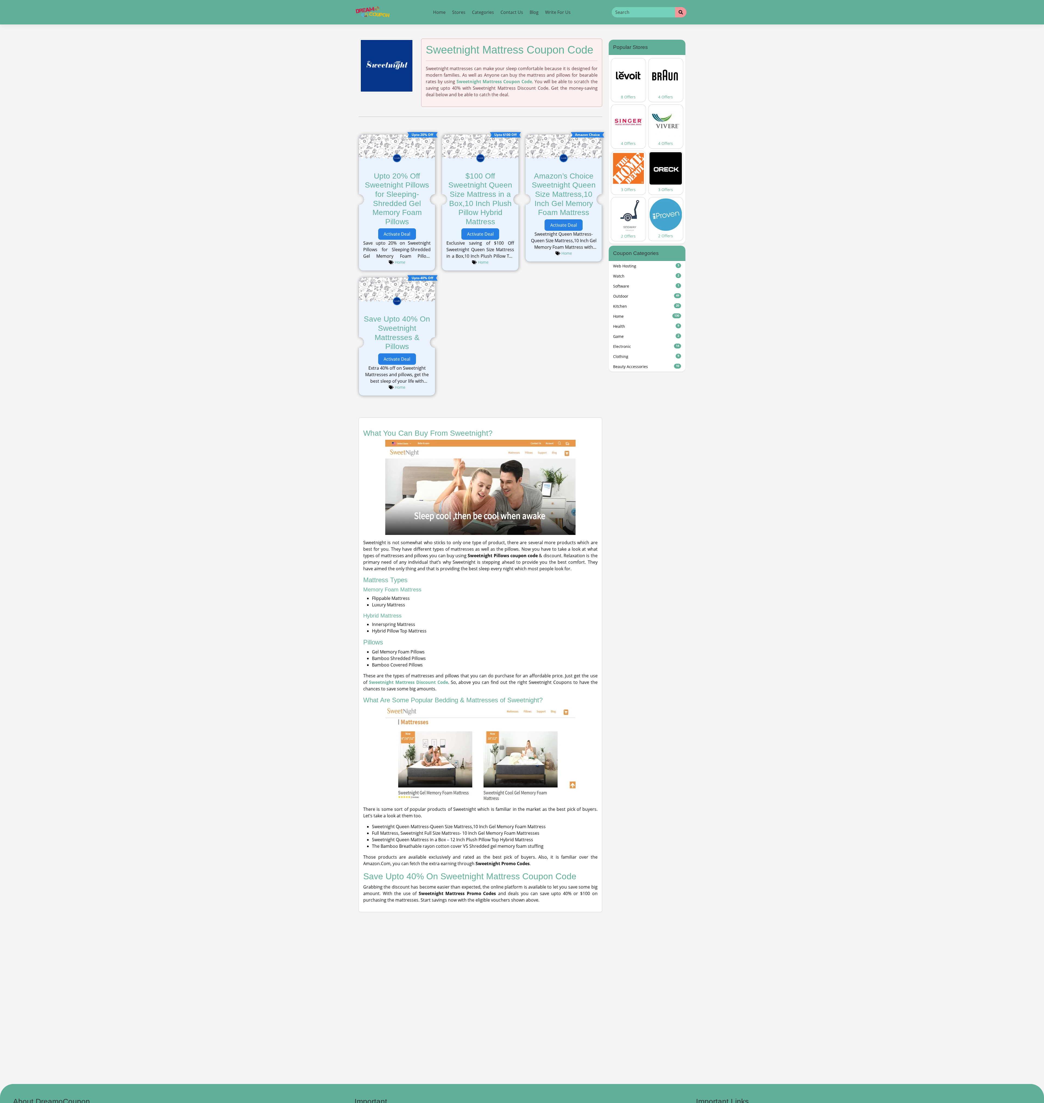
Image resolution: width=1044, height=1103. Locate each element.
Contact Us (512, 12)
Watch (646, 276)
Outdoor (646, 296)
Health (646, 326)
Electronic (646, 346)
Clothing (646, 356)
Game (646, 336)
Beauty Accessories (646, 366)
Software (646, 286)
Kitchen (646, 306)
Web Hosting (646, 266)
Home (439, 12)
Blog (534, 12)
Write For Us (558, 12)
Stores (458, 12)
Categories (483, 12)
